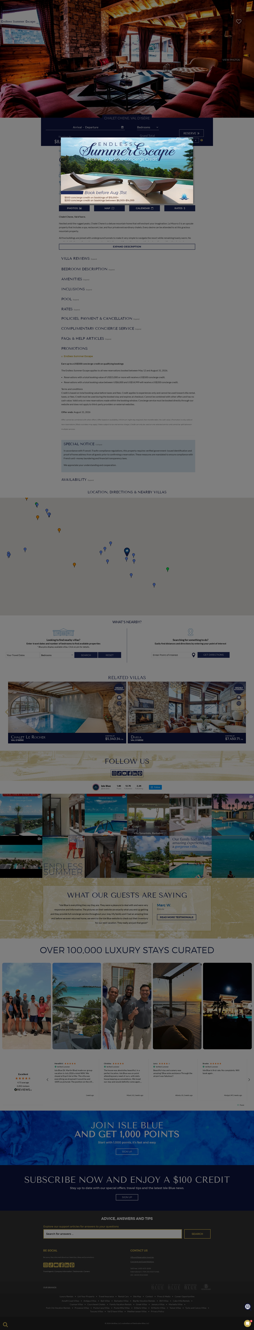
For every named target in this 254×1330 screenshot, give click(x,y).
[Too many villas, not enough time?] (247, 1307)
